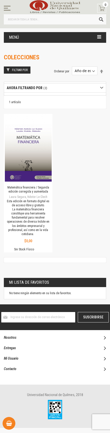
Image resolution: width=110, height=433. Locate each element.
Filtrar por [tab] (20, 70)
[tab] (55, 88)
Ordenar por (61, 71)
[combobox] (55, 19)
